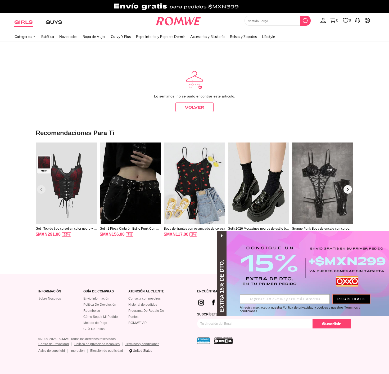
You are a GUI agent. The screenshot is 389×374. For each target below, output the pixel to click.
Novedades (68, 36)
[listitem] (66, 196)
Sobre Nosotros (49, 298)
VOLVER (194, 107)
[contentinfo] (48, 234)
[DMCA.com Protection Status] (223, 340)
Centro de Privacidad (53, 344)
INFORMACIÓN (49, 291)
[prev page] (41, 189)
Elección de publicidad (106, 351)
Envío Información (96, 298)
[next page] (347, 189)
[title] (194, 132)
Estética (47, 36)
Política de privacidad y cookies (97, 344)
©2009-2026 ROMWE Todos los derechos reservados (77, 339)
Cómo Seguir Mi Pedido (100, 317)
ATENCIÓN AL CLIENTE (146, 291)
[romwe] (178, 20)
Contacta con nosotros (144, 298)
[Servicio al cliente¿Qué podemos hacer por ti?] (357, 20)
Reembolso (91, 311)
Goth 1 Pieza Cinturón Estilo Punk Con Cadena (130, 228)
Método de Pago (95, 323)
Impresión (77, 351)
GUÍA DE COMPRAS (98, 291)
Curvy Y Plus (121, 36)
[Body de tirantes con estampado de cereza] (194, 183)
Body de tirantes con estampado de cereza (194, 228)
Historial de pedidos (142, 304)
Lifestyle (268, 36)
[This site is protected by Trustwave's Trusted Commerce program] (203, 340)
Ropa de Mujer (94, 36)
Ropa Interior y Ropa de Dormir (160, 36)
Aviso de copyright (51, 351)
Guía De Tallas (94, 329)
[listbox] (323, 20)
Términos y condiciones (142, 344)
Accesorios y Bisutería (207, 36)
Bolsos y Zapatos (243, 36)
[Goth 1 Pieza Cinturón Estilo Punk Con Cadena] (130, 183)
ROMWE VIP (137, 323)
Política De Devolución (99, 304)
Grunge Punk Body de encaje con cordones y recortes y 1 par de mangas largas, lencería (322, 228)
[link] (194, 6)
